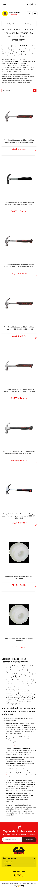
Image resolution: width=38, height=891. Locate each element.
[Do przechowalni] (35, 151)
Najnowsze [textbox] (6, 90)
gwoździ (17, 745)
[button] (33, 4)
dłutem (8, 775)
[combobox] (19, 90)
